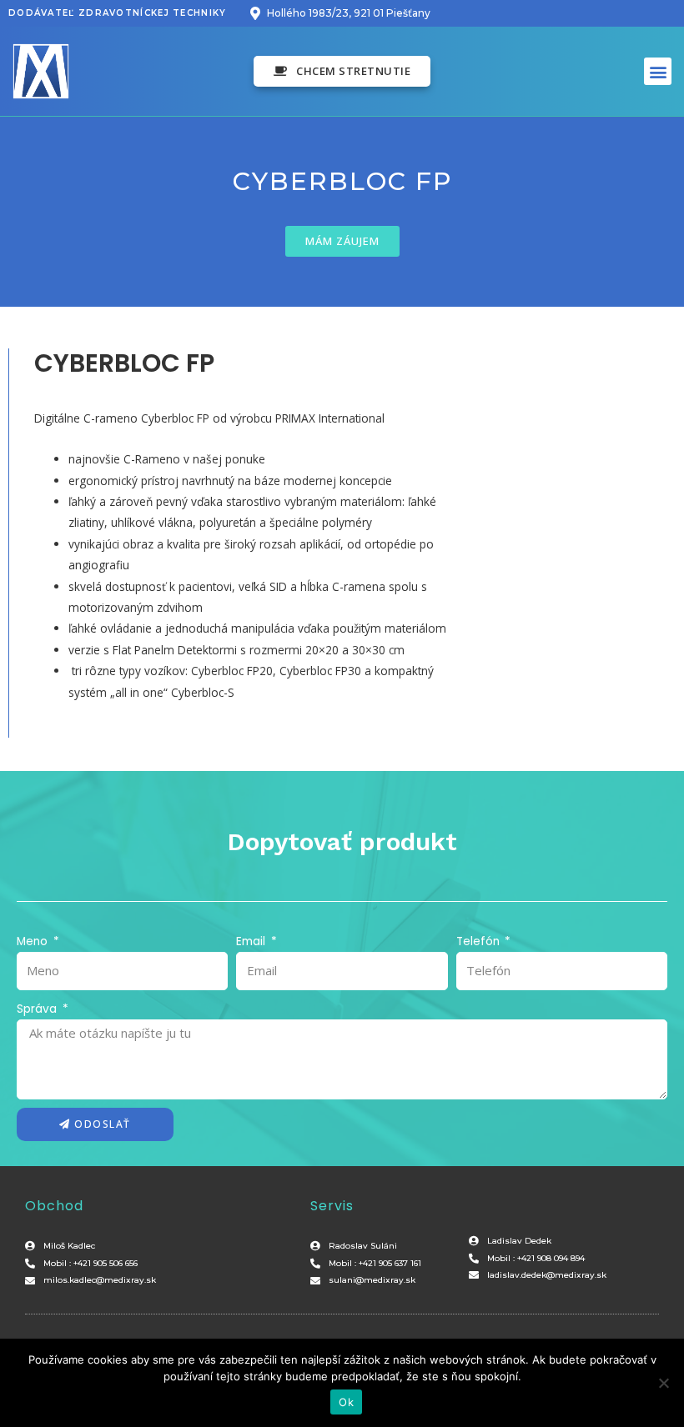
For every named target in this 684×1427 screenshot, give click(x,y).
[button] (342, 71)
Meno (34, 941)
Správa (38, 1009)
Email (252, 941)
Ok (346, 1402)
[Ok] (663, 1382)
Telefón (479, 941)
